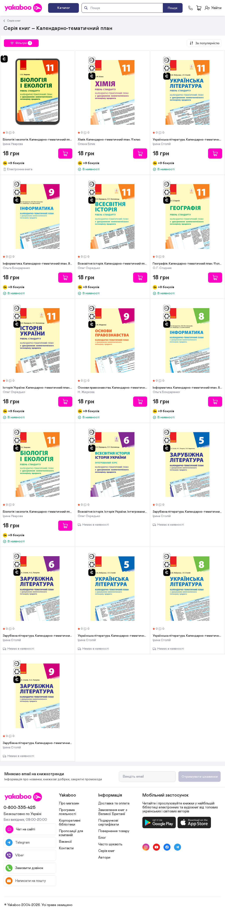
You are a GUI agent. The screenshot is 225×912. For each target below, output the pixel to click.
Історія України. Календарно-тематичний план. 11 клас (37, 387)
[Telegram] (177, 847)
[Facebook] (167, 847)
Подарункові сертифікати (108, 822)
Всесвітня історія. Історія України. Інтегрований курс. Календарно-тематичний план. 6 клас (112, 511)
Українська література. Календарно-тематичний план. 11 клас (187, 139)
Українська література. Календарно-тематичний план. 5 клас (112, 635)
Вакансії (65, 841)
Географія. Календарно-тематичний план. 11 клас (187, 263)
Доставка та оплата (113, 803)
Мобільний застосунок (165, 795)
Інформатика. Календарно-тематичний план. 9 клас (37, 263)
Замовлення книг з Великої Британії (112, 812)
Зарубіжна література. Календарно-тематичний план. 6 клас (37, 635)
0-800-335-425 (20, 807)
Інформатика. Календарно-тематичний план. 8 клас (187, 387)
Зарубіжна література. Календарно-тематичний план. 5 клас (187, 511)
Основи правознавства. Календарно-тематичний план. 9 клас (112, 387)
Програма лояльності (67, 812)
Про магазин (69, 803)
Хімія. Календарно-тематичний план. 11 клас (109, 139)
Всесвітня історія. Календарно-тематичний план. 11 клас (112, 263)
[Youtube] (156, 847)
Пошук (173, 8)
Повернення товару (113, 831)
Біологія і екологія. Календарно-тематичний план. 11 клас (37, 139)
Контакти (66, 848)
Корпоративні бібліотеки (69, 822)
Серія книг (14, 20)
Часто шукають (110, 844)
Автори (104, 857)
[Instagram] (145, 847)
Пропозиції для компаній (71, 833)
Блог (102, 837)
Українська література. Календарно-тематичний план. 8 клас (187, 635)
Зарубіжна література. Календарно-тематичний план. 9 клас (37, 743)
